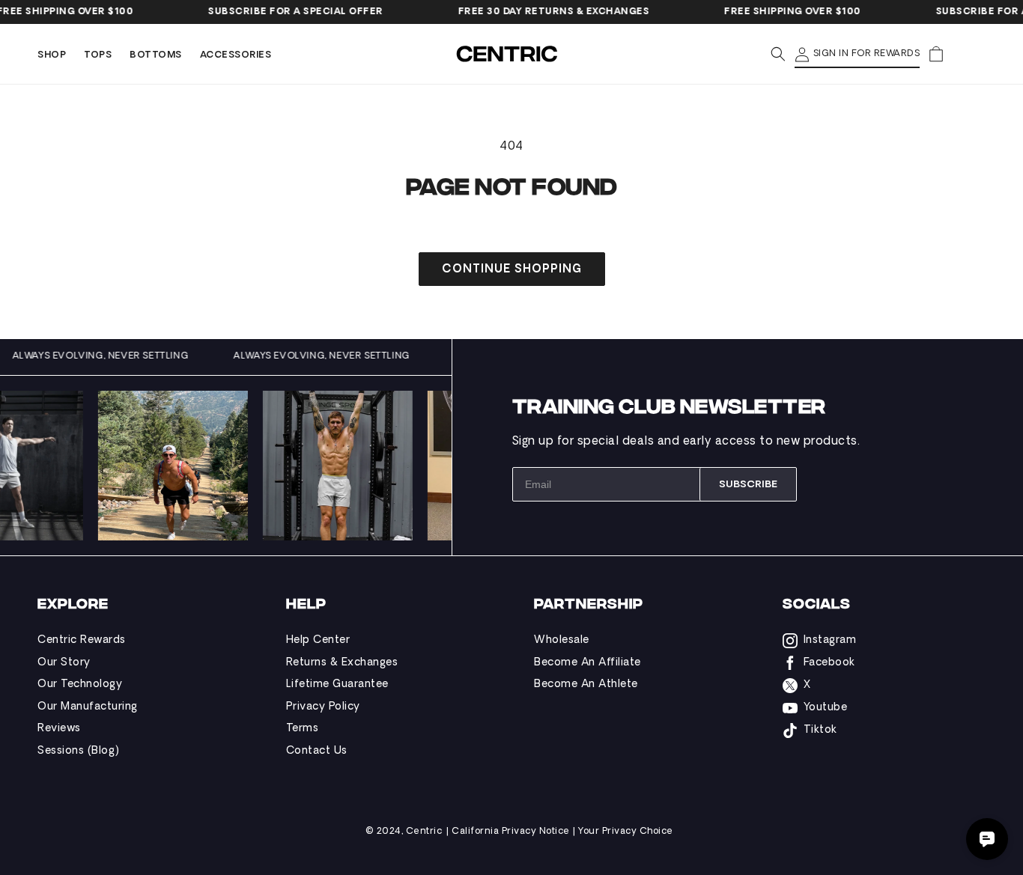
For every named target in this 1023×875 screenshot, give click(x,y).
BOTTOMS (156, 55)
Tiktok (820, 730)
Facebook (829, 662)
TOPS (98, 55)
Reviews (59, 728)
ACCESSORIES (236, 55)
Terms (302, 728)
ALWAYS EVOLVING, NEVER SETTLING (111, 356)
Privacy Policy (323, 707)
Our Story (64, 662)
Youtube (826, 707)
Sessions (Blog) (78, 751)
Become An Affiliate (587, 662)
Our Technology (79, 684)
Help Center (318, 640)
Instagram (830, 640)
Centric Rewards (81, 640)
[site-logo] (508, 54)
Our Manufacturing (87, 707)
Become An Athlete (586, 684)
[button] (51, 55)
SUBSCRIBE (748, 485)
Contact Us (316, 751)
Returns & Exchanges (342, 662)
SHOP (51, 55)
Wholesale (561, 640)
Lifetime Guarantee (337, 684)
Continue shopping (512, 269)
